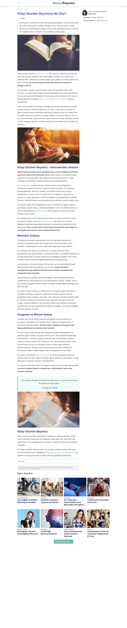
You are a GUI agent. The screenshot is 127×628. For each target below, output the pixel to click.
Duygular (90, 498)
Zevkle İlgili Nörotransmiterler (49, 532)
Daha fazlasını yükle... (63, 542)
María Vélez (92, 14)
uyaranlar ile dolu (41, 74)
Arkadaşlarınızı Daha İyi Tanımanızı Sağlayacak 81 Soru (98, 533)
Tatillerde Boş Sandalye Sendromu (98, 501)
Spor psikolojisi (22, 498)
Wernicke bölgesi (46, 221)
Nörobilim (20, 9)
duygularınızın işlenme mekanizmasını (61, 452)
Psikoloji (44, 498)
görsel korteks (41, 211)
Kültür (89, 529)
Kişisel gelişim (22, 529)
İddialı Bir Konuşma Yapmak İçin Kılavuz (50, 501)
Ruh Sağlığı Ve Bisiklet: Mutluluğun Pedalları (27, 501)
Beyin (26, 9)
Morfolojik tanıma (24, 185)
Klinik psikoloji (69, 529)
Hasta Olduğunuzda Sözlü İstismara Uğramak (73, 533)
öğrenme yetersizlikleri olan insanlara (53, 99)
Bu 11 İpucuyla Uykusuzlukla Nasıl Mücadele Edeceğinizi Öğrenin (74, 502)
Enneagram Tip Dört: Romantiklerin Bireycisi (27, 532)
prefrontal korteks (42, 355)
